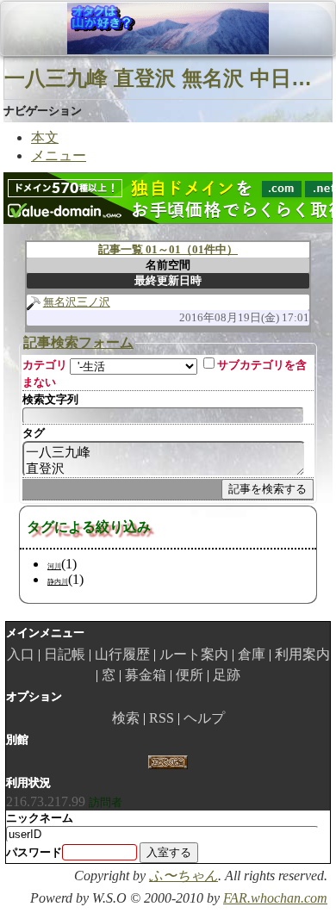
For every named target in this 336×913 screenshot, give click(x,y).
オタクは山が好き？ (102, 28)
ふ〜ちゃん (183, 875)
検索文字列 (50, 399)
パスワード (34, 852)
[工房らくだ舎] (167, 761)
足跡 (226, 675)
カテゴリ (44, 364)
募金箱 (145, 675)
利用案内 (302, 654)
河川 (54, 566)
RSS (161, 718)
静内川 (57, 582)
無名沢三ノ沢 (76, 301)
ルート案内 (193, 654)
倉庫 (251, 654)
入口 (20, 654)
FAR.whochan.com (275, 898)
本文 (45, 137)
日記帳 (64, 654)
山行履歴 (122, 654)
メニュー (58, 155)
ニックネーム (39, 817)
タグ (33, 432)
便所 (189, 675)
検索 (126, 718)
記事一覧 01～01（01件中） (168, 249)
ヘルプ (204, 718)
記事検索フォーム (78, 342)
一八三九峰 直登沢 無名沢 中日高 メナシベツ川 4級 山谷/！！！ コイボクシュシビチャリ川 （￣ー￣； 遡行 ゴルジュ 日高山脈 (168, 78)
